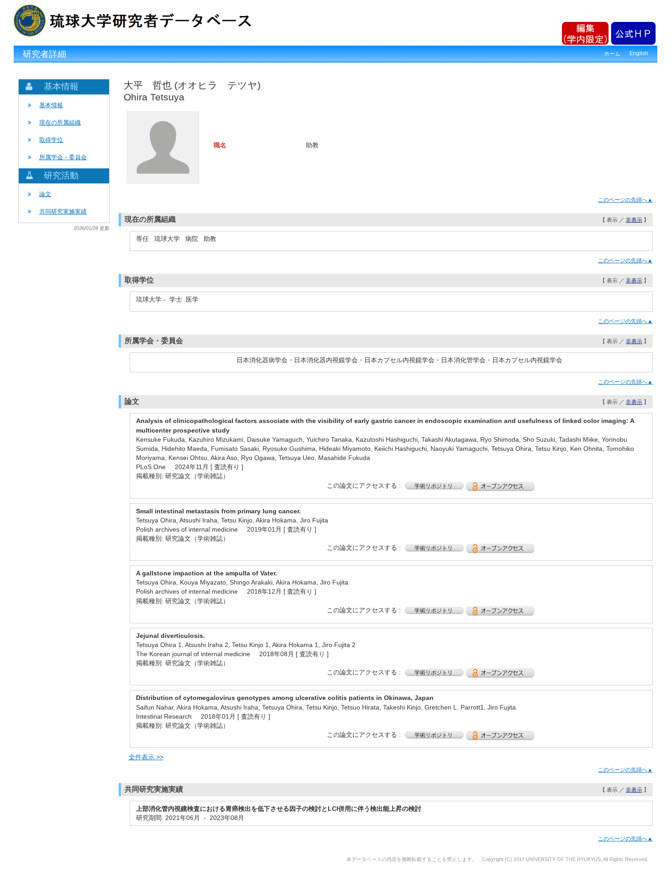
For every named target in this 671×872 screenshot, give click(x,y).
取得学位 (51, 139)
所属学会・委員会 (63, 157)
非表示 (634, 220)
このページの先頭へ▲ (625, 200)
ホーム (612, 54)
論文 (45, 194)
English (638, 53)
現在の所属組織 (60, 122)
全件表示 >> (146, 757)
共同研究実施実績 (63, 211)
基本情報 (51, 105)
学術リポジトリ (434, 486)
